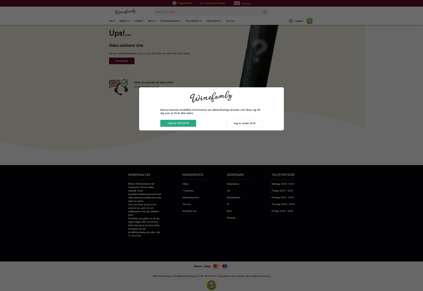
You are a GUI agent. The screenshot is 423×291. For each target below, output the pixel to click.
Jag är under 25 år (244, 123)
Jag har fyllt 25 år (178, 123)
